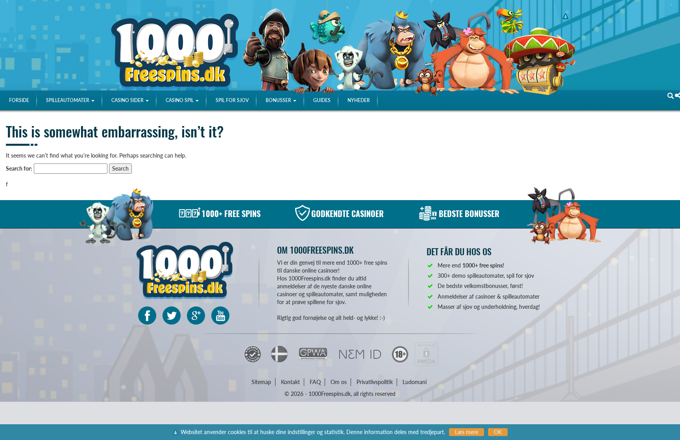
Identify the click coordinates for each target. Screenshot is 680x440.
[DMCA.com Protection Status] (426, 353)
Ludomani (415, 382)
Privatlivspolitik (375, 382)
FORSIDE (19, 100)
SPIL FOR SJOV (232, 100)
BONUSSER (279, 100)
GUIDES (322, 100)
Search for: (19, 168)
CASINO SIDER (128, 100)
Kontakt (290, 382)
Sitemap (261, 382)
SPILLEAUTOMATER (68, 100)
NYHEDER (358, 100)
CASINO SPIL (180, 100)
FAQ (315, 382)
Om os (339, 382)
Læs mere (466, 432)
